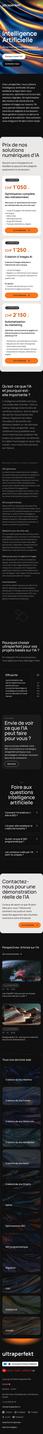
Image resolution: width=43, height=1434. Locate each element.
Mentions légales (9, 1427)
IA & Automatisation (10, 985)
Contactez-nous (12, 63)
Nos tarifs (11, 764)
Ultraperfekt (11, 5)
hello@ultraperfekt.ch (11, 1407)
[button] (39, 5)
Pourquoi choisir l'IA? (14, 56)
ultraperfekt (18, 1353)
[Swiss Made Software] (18, 1370)
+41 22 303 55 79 (9, 1402)
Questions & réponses (11, 1422)
